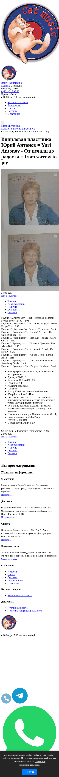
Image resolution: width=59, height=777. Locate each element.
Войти (4, 82)
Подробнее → (7, 495)
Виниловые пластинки (20, 595)
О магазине (14, 583)
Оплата (11, 574)
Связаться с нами (9, 559)
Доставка (12, 577)
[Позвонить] (6, 702)
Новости (12, 571)
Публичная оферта (18, 607)
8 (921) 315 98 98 (10, 91)
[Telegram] (20, 702)
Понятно (29, 772)
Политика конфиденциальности (25, 610)
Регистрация (15, 82)
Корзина (5, 85)
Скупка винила (16, 580)
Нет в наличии (9, 295)
